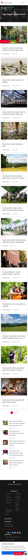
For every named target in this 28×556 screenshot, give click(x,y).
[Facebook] (8, 533)
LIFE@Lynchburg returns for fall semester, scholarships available (17, 443)
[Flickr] (20, 533)
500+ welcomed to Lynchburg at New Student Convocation (16, 433)
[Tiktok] (15, 533)
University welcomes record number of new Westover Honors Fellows (16, 463)
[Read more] (14, 27)
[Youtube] (17, 533)
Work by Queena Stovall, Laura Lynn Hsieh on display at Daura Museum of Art (17, 423)
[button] (9, 529)
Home (2, 7)
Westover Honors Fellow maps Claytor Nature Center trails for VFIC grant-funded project (13, 370)
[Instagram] (10, 533)
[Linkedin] (13, 533)
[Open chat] (25, 553)
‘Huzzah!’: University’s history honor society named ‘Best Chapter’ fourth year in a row (12, 50)
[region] (14, 549)
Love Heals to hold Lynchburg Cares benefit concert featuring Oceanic (16, 453)
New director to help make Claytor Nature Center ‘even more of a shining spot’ (13, 178)
